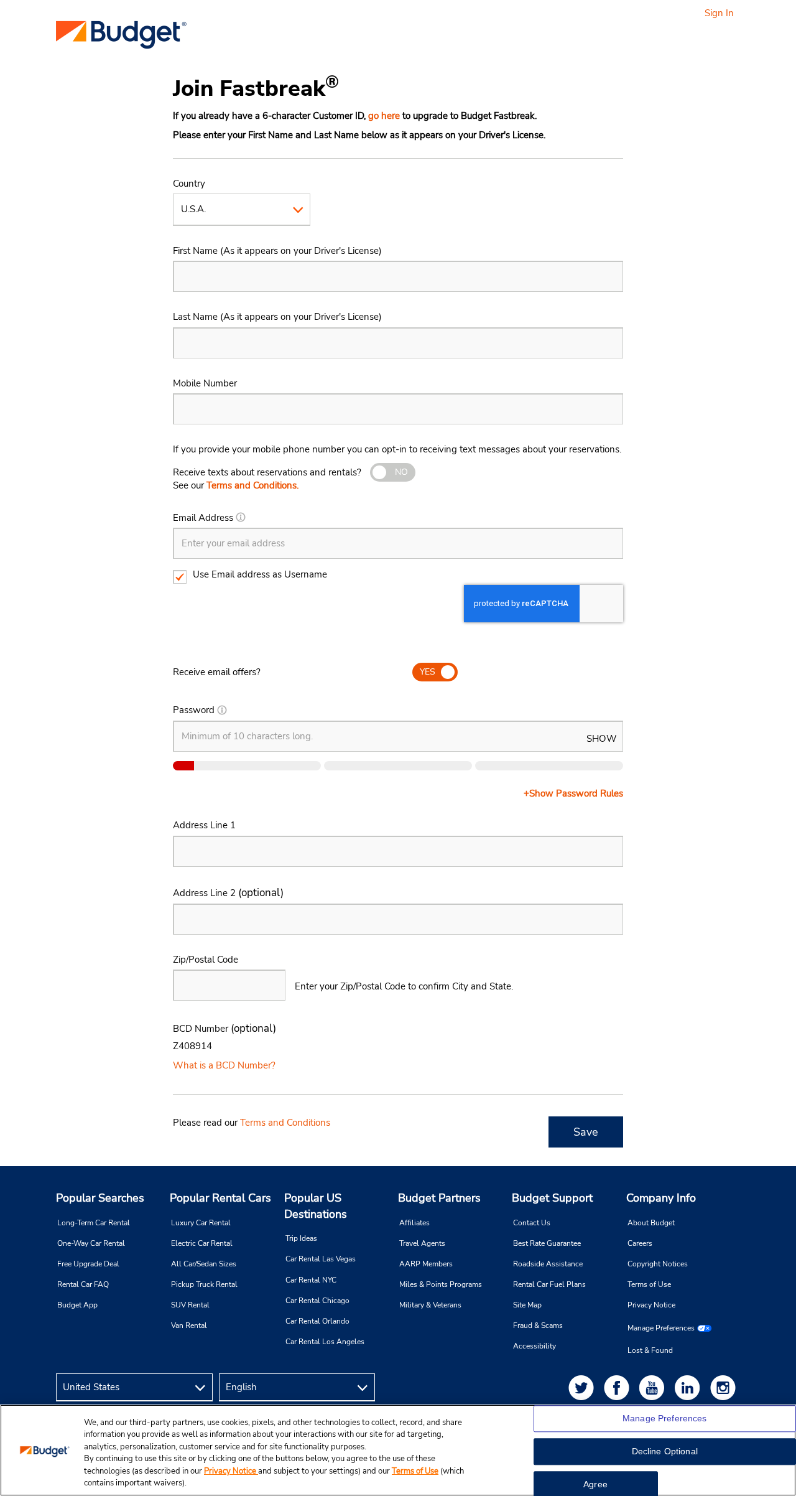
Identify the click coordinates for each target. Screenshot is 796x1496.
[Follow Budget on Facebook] (619, 1387)
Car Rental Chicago (317, 1301)
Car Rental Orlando (317, 1321)
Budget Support (552, 1197)
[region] (398, 1450)
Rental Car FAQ (83, 1284)
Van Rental (189, 1325)
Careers (639, 1243)
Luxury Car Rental (201, 1223)
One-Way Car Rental (91, 1243)
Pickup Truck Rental (204, 1284)
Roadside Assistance (548, 1264)
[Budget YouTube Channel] (654, 1387)
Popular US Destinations (315, 1206)
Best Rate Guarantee (547, 1243)
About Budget (651, 1223)
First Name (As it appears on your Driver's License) (277, 251)
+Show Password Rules (573, 793)
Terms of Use (649, 1284)
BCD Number (224, 1028)
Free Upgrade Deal (88, 1264)
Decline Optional (665, 1452)
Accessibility (534, 1346)
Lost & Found (650, 1350)
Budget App (77, 1305)
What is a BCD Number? (224, 1065)
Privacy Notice (651, 1305)
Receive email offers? (217, 672)
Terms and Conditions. (252, 485)
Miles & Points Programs (440, 1284)
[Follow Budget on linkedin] (690, 1387)
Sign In (719, 13)
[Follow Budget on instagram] (725, 1387)
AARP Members (426, 1264)
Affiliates (414, 1223)
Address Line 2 (228, 893)
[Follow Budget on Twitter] (583, 1387)
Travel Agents (422, 1243)
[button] (241, 518)
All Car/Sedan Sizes (203, 1264)
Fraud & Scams (538, 1325)
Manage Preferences (661, 1328)
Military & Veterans (430, 1305)
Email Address (203, 518)
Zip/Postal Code (205, 959)
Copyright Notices (657, 1264)
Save (585, 1131)
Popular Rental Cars (220, 1197)
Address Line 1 (204, 825)
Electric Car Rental (202, 1243)
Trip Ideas (301, 1238)
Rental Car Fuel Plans (549, 1284)
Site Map (527, 1305)
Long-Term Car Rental (93, 1223)
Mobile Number (205, 383)
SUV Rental (190, 1305)
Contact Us (531, 1223)
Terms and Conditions (285, 1122)
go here (384, 116)
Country (189, 183)
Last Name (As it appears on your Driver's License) (277, 317)
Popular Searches (100, 1197)
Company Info (661, 1197)
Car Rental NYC (310, 1280)
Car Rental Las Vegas (320, 1259)
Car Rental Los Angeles (324, 1342)
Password (194, 710)
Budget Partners (439, 1197)
